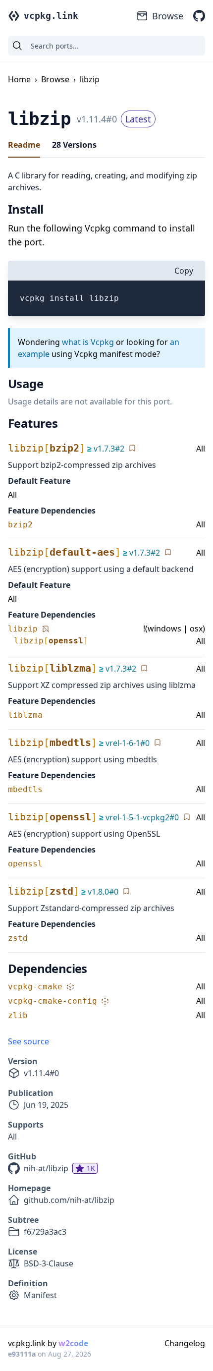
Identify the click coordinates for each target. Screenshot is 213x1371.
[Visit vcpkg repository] (199, 16)
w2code (73, 1343)
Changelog (184, 1343)
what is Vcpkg (88, 342)
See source (28, 1041)
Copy (183, 270)
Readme (24, 144)
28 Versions (74, 144)
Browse (167, 16)
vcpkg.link (51, 15)
